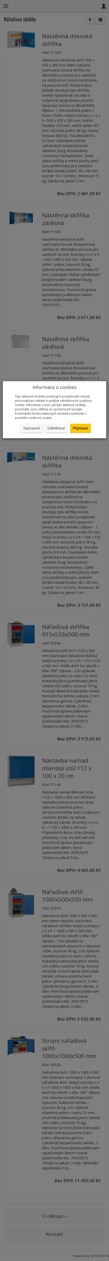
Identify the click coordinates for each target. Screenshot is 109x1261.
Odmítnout (56, 428)
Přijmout (80, 428)
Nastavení (31, 428)
